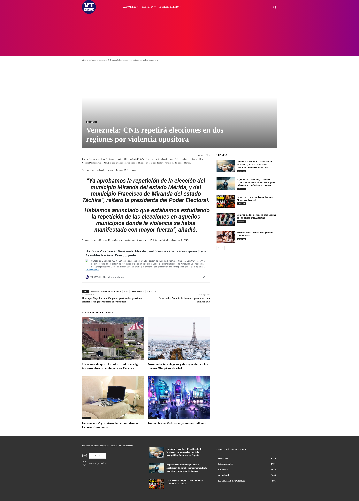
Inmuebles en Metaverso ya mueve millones (177, 423)
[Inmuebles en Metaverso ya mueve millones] (179, 397)
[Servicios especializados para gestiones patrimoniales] (226, 237)
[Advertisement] (179, 35)
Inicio (84, 60)
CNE (126, 291)
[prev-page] (218, 248)
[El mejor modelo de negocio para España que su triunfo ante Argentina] (226, 219)
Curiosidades (153, 359)
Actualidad (86, 359)
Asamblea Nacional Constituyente (106, 291)
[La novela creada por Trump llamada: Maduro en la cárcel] (226, 201)
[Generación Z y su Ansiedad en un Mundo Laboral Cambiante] (113, 397)
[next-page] (223, 248)
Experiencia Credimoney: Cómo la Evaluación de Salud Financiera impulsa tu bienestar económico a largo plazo (256, 182)
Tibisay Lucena (137, 291)
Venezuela (151, 291)
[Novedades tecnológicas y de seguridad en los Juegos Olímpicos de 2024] (179, 338)
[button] (274, 7)
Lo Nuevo (92, 60)
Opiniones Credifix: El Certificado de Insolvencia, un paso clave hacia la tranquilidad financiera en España (254, 164)
